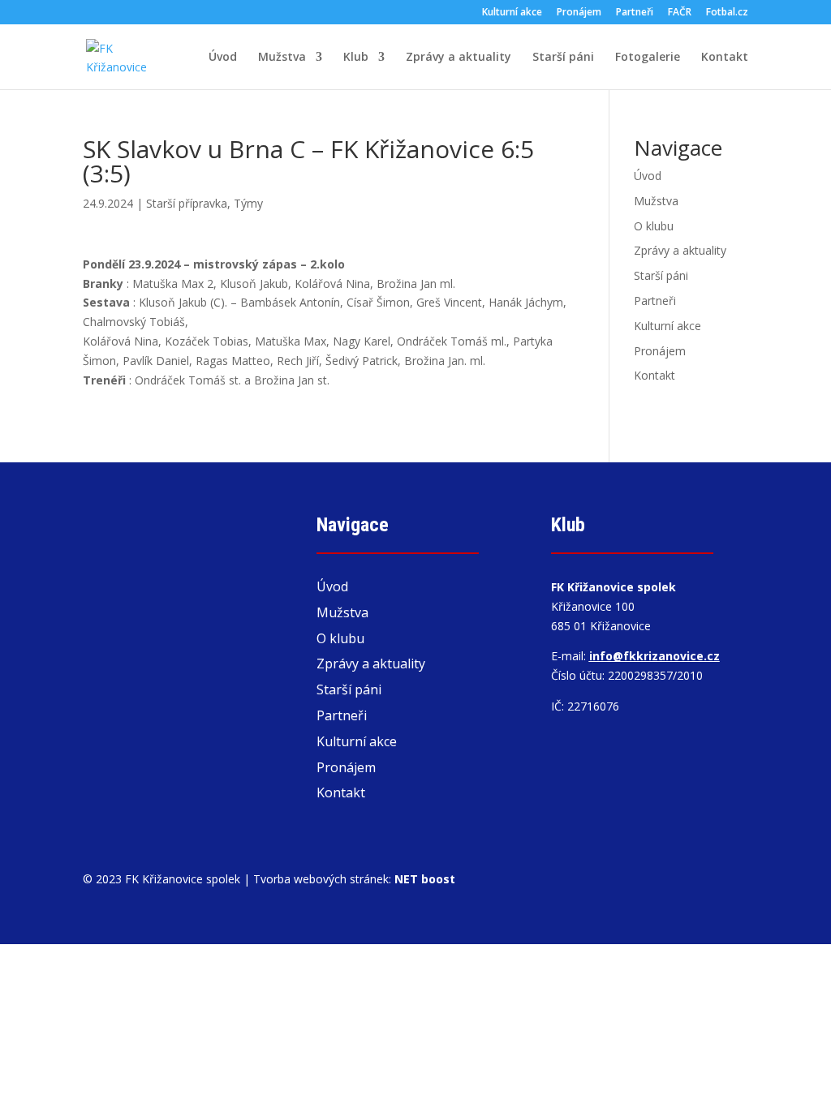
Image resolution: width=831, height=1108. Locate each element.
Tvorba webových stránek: (354, 879)
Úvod (223, 57)
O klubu (654, 226)
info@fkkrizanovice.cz (654, 656)
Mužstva (282, 57)
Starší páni (563, 57)
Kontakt (724, 57)
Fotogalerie (647, 57)
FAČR (679, 13)
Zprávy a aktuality (458, 57)
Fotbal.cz (727, 13)
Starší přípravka (186, 203)
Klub (355, 57)
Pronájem (579, 13)
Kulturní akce (512, 13)
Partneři (634, 13)
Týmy (248, 203)
